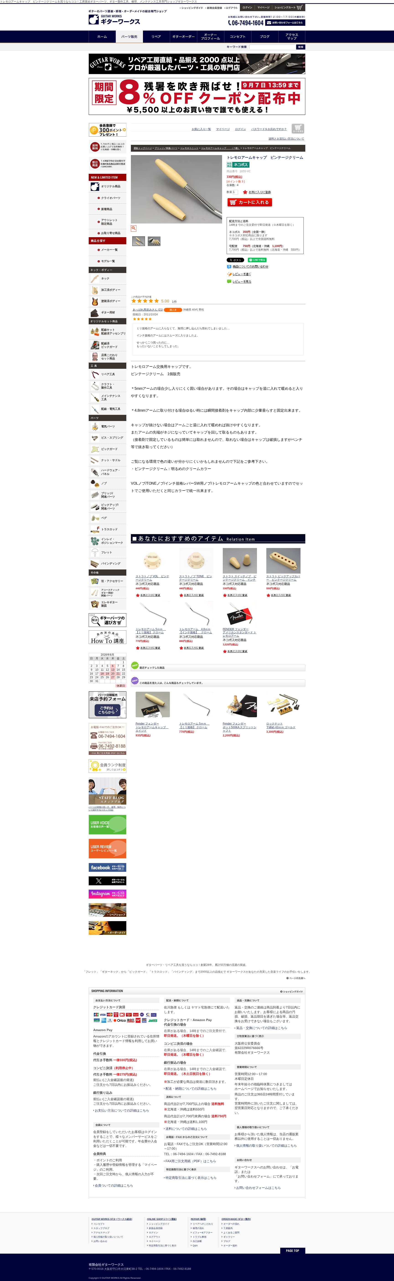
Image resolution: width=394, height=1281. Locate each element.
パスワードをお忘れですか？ (269, 129)
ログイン (240, 129)
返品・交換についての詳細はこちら (261, 1028)
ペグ (104, 518)
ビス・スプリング (112, 437)
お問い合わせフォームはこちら (258, 1188)
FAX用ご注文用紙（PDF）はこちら (191, 1161)
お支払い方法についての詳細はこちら (122, 1110)
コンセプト (237, 37)
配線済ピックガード (109, 345)
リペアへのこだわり (203, 1224)
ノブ (104, 483)
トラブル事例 (199, 1237)
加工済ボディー (110, 289)
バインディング (110, 563)
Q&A (195, 1245)
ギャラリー (229, 1237)
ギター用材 (108, 312)
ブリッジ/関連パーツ (108, 495)
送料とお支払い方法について (286, 138)
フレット (106, 552)
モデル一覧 (108, 261)
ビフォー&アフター (203, 1232)
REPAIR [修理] (198, 1219)
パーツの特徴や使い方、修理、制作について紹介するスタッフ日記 (107, 808)
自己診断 (197, 1241)
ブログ (265, 37)
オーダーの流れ (231, 1224)
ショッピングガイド (159, 1224)
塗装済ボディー (110, 301)
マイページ (223, 129)
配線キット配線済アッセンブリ (113, 331)
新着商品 (106, 209)
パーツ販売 (129, 37)
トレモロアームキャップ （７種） (220, 148)
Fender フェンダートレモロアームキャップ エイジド (152, 727)
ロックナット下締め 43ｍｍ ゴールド (281, 725)
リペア (156, 37)
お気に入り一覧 (201, 129)
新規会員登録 (156, 1228)
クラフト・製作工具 (108, 386)
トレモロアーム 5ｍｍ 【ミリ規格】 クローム (194, 725)
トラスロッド (109, 529)
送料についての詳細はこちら (186, 1128)
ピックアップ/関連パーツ (109, 506)
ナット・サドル (110, 460)
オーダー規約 (230, 1245)
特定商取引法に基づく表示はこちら (191, 1178)
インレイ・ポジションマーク (112, 541)
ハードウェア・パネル (110, 472)
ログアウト (154, 1237)
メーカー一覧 (109, 249)
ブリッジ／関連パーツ (166, 148)
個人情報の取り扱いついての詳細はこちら (266, 1145)
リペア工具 (108, 374)
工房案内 (228, 1228)
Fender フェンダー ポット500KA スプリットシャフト (239, 727)
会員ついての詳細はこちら (114, 1185)
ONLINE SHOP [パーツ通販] (161, 1219)
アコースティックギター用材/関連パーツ (110, 593)
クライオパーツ (110, 198)
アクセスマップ (292, 37)
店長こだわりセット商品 (109, 356)
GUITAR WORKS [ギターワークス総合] (112, 1219)
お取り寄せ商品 (110, 233)
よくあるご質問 (231, 1232)
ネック (105, 278)
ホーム (102, 37)
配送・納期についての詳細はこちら (191, 1088)
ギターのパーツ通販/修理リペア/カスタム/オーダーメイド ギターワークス (119, 16)
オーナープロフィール (210, 37)
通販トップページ (143, 148)
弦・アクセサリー (112, 581)
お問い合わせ (100, 1241)
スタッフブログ (101, 1228)
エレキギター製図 (109, 604)
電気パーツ (108, 426)
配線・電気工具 (110, 409)
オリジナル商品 (110, 186)
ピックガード (109, 449)
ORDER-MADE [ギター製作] (236, 1219)
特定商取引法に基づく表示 (162, 1245)
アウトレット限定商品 (109, 221)
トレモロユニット (189, 148)
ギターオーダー (183, 37)
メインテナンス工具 (110, 397)
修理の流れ (198, 1228)
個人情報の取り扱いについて (108, 1237)
